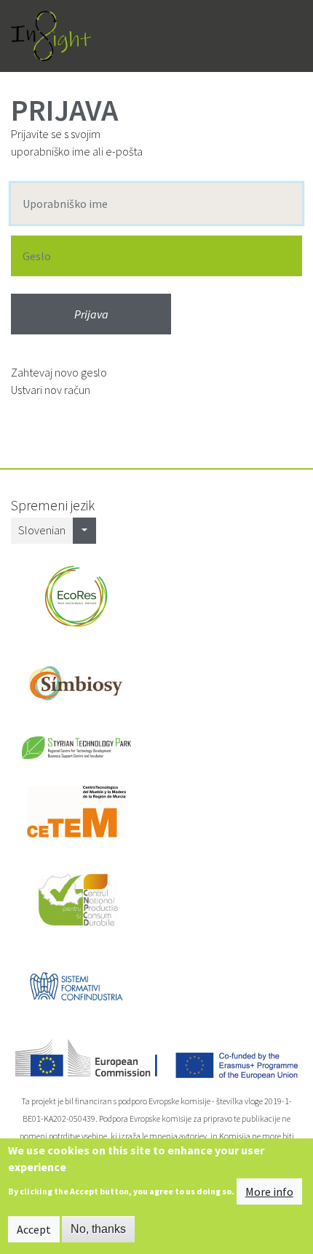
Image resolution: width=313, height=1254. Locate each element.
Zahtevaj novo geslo (59, 372)
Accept (34, 1229)
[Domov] (51, 36)
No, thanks (98, 1229)
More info (269, 1191)
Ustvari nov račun (50, 389)
